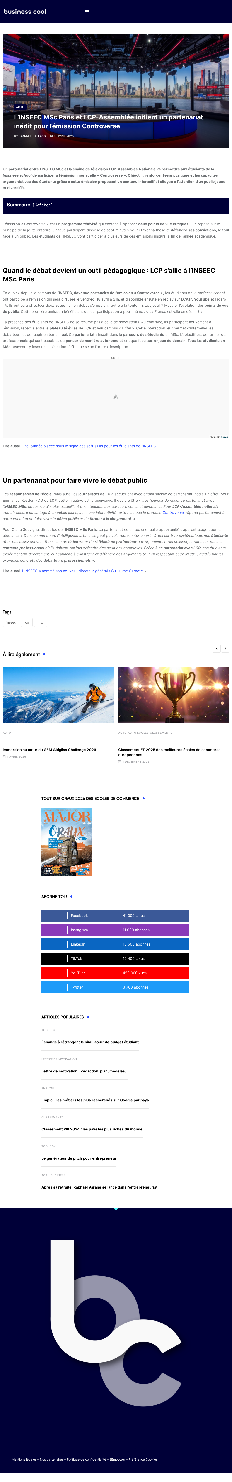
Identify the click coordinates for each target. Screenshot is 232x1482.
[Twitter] (191, 1455)
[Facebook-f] (200, 1455)
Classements (161, 732)
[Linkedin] (218, 1458)
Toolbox (48, 1030)
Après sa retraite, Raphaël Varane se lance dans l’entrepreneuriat (99, 1187)
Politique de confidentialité (86, 1459)
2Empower (117, 1459)
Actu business (53, 1175)
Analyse (48, 1088)
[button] (87, 11)
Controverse (173, 512)
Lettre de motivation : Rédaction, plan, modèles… (84, 1071)
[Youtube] (209, 1455)
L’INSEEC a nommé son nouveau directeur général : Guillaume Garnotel (83, 571)
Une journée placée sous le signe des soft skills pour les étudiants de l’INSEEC (89, 446)
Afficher (42, 205)
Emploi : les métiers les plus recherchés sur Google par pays (95, 1100)
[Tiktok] (218, 1455)
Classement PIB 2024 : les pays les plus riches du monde (92, 1129)
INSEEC (11, 622)
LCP (26, 622)
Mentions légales (24, 1459)
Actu (7, 732)
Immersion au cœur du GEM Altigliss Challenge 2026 (49, 749)
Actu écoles (138, 732)
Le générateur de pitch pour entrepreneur (78, 1158)
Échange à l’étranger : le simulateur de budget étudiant (90, 1042)
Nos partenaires (51, 1459)
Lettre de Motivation (59, 1059)
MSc (41, 622)
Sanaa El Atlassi (33, 136)
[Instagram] (209, 1458)
